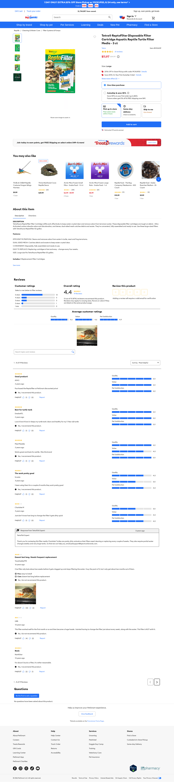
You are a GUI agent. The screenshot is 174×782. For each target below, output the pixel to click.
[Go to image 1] (17, 38)
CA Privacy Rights (135, 778)
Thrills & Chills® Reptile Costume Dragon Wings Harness (22, 185)
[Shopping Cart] (156, 18)
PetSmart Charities (20, 761)
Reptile (16, 30)
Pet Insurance (94, 757)
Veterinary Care (95, 753)
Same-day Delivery (134, 744)
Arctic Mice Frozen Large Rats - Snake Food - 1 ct (98, 184)
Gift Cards (17, 748)
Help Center (55, 735)
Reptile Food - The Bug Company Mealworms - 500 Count (125, 185)
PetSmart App (18, 757)
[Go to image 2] (17, 47)
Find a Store (131, 735)
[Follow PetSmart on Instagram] (20, 768)
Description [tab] (19, 216)
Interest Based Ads (107, 778)
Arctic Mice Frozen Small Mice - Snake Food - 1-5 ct (73, 184)
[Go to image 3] (17, 57)
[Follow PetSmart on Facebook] (15, 768)
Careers (16, 740)
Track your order (33, 11)
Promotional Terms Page (95, 721)
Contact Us (55, 740)
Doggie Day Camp (96, 744)
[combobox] (82, 17)
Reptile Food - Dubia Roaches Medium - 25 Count (148, 185)
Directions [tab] (32, 216)
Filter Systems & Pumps (51, 30)
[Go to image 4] (17, 67)
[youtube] (38, 768)
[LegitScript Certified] (133, 768)
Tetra (104, 48)
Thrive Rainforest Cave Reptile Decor (47, 184)
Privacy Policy (94, 778)
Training (92, 748)
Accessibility (56, 753)
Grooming (93, 735)
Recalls (74, 778)
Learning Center (19, 753)
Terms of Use (83, 778)
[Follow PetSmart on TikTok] (32, 768)
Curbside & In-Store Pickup (137, 740)
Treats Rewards (19, 744)
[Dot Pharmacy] (150, 768)
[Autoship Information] (128, 93)
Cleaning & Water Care (31, 30)
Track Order (55, 744)
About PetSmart (19, 735)
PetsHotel (92, 740)
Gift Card (18, 11)
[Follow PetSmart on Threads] (26, 768)
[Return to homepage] (31, 17)
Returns (54, 748)
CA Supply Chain (121, 778)
